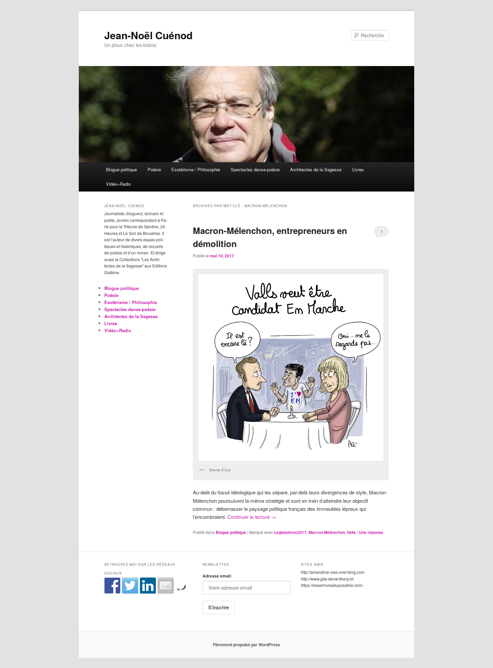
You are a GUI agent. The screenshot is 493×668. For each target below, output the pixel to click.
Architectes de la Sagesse (315, 169)
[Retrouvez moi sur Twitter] (130, 586)
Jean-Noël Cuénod (148, 35)
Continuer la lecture (251, 516)
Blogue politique (121, 169)
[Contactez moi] (166, 586)
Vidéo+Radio (118, 184)
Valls (351, 532)
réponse (371, 532)
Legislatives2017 (290, 532)
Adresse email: (217, 576)
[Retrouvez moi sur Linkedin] (148, 586)
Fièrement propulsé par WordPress (246, 645)
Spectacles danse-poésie (255, 169)
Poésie (154, 169)
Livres (358, 169)
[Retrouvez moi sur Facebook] (112, 586)
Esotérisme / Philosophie (195, 169)
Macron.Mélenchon (327, 532)
